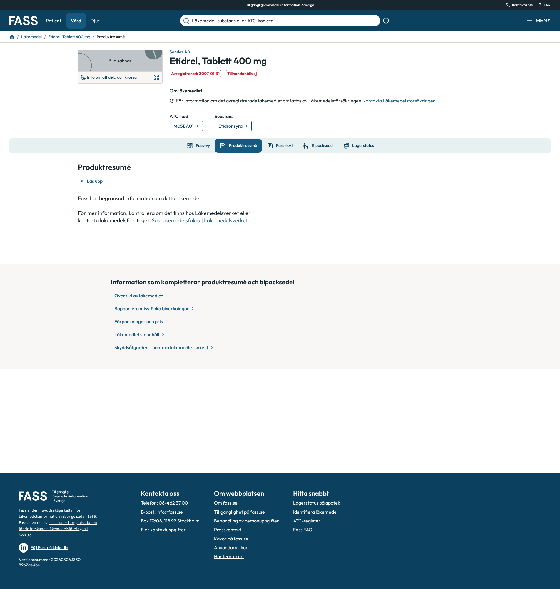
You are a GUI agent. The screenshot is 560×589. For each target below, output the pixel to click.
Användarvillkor (231, 547)
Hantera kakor (229, 556)
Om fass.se (226, 503)
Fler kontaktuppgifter (163, 529)
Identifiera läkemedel (315, 512)
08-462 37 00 (173, 503)
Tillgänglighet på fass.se (239, 512)
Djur (95, 21)
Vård (76, 21)
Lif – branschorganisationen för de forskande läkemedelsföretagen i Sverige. (58, 529)
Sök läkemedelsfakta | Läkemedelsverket (200, 220)
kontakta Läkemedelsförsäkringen (399, 101)
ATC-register (306, 521)
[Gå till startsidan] (23, 20)
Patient (53, 21)
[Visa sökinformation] (386, 20)
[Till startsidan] (12, 36)
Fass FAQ (302, 529)
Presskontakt (227, 529)
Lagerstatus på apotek (316, 503)
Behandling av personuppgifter (246, 521)
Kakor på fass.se (231, 539)
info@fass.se (169, 512)
